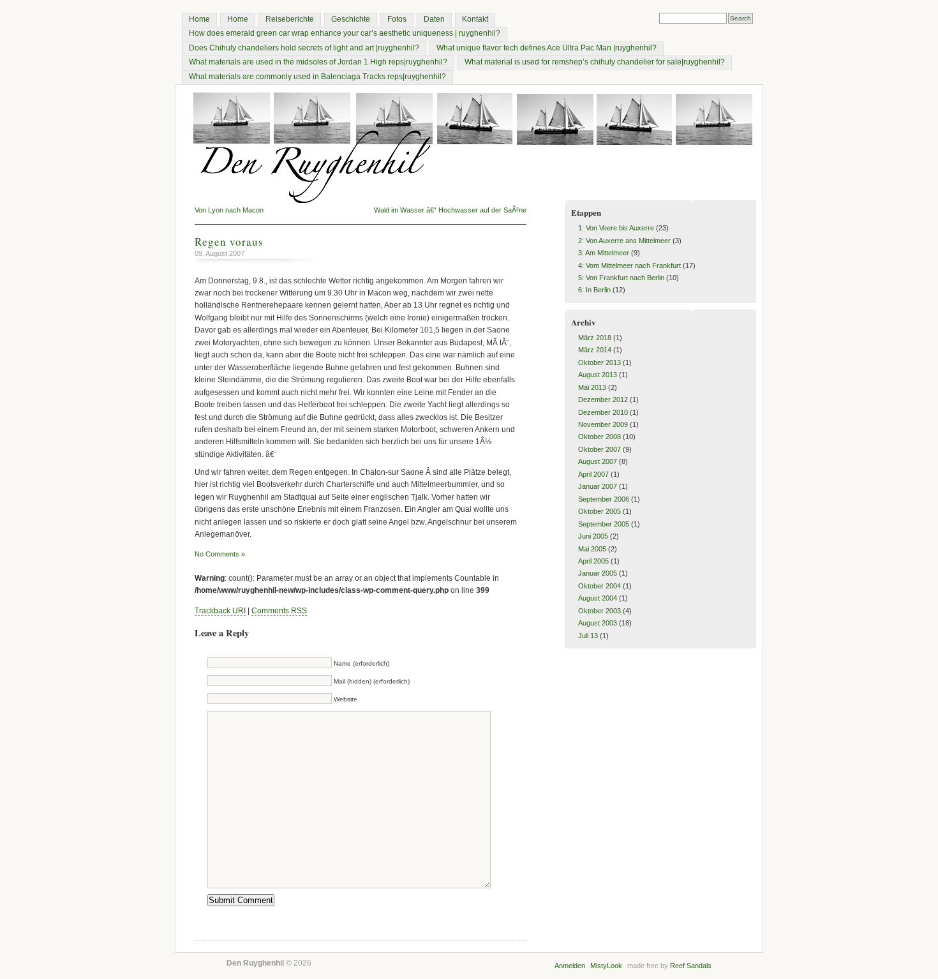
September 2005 (603, 524)
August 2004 (597, 598)
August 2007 (597, 461)
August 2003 (597, 623)
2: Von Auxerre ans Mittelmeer (624, 240)
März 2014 (594, 350)
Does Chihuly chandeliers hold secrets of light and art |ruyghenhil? (304, 47)
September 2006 (603, 499)
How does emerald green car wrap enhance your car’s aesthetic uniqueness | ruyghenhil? (344, 33)
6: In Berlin (594, 290)
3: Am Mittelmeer (603, 253)
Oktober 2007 (599, 449)
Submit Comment (241, 900)
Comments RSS (279, 610)
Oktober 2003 (599, 611)
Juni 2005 (593, 536)
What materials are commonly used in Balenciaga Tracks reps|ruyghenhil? (317, 76)
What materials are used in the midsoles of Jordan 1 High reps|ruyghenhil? (318, 61)
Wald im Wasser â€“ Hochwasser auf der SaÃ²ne (450, 210)
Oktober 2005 (599, 511)
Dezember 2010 (603, 412)
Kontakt (475, 19)
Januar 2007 (597, 486)
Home (199, 19)
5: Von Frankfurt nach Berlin (621, 277)
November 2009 (603, 424)
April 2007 (593, 474)
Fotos (396, 19)
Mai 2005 (592, 549)
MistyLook (606, 965)
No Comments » (220, 554)
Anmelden (570, 965)
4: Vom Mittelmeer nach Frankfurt (629, 265)
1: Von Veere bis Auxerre (616, 228)
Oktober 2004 (599, 586)
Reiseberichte (289, 19)
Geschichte (350, 19)
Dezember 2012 (603, 399)
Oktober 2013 (599, 362)
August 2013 (597, 374)
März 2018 (594, 337)
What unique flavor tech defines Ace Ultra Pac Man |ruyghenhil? (546, 47)
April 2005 (593, 561)
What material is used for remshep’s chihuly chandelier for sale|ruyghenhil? (595, 61)
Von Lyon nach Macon (229, 210)
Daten (434, 19)
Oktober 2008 (599, 436)
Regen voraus (229, 241)
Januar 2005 (597, 573)
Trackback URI (220, 610)
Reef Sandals (690, 965)
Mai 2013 (592, 387)
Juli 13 (588, 635)
